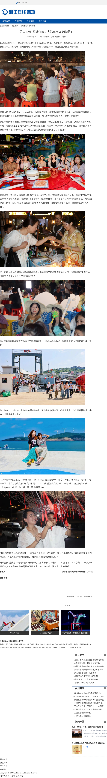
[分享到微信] (86, 605)
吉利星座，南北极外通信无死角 (87, 663)
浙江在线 (15, 26)
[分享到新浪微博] (78, 605)
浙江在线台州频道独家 (58, 644)
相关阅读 (3, 578)
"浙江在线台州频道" (12, 644)
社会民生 (79, 655)
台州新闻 (18, 21)
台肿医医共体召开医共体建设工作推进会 (88, 743)
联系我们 (3, 769)
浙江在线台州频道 (70, 572)
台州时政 (79, 688)
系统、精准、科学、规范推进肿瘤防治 (87, 727)
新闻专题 (79, 721)
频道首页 (6, 21)
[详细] (86, 747)
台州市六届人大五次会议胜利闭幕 (88, 709)
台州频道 (23, 26)
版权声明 (3, 763)
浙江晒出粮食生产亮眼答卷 (85, 673)
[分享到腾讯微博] (82, 605)
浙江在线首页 (17, 2)
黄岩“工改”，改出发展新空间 (86, 679)
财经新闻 (42, 21)
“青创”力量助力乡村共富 (84, 683)
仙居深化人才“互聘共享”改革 (86, 676)
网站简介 (3, 759)
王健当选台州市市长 (82, 713)
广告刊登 (3, 766)
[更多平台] (90, 605)
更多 (105, 655)
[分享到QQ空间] (74, 605)
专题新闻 (30, 21)
